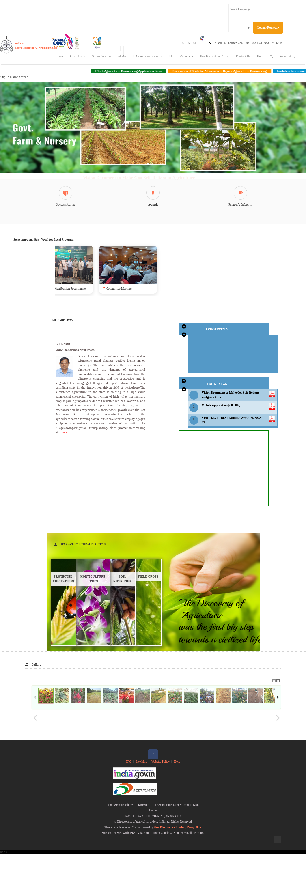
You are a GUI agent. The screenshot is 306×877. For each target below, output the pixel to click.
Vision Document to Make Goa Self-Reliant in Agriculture (139, 177)
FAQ (129, 761)
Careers (185, 56)
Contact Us (243, 56)
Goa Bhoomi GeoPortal (214, 56)
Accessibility (287, 56)
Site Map (141, 761)
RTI (171, 56)
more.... (65, 432)
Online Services (101, 56)
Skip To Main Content (14, 77)
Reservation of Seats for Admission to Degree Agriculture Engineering (179, 71)
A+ (194, 43)
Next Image (277, 717)
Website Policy (160, 761)
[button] (23, 132)
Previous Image (35, 717)
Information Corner (145, 56)
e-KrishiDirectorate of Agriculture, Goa (36, 45)
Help (260, 56)
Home (59, 56)
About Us (76, 56)
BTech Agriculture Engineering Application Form (88, 71)
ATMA (122, 56)
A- (183, 43)
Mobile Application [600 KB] (221, 405)
